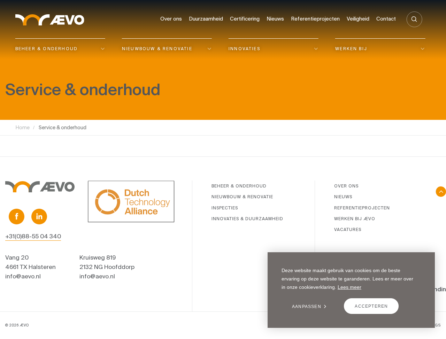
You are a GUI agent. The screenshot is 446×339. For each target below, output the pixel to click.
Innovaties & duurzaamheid (247, 218)
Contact (386, 19)
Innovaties (244, 48)
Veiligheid (358, 19)
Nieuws (275, 19)
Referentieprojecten (315, 19)
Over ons (171, 19)
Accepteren (371, 306)
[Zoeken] (414, 19)
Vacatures (347, 229)
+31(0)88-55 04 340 (33, 236)
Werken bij (351, 48)
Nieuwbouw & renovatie (157, 48)
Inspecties (225, 208)
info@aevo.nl (23, 276)
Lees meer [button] (349, 287)
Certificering (245, 19)
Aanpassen (306, 306)
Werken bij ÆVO (354, 218)
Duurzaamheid (206, 19)
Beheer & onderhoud (46, 48)
